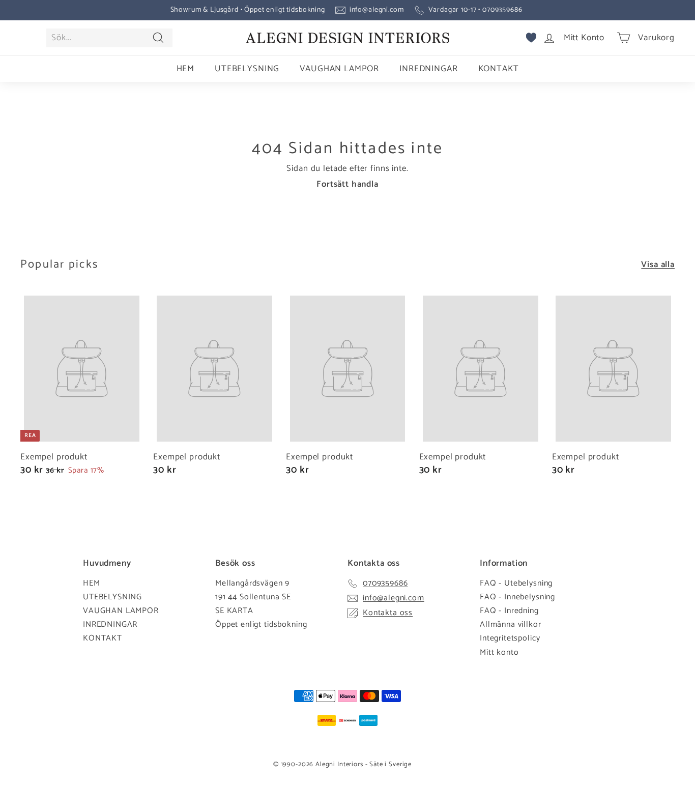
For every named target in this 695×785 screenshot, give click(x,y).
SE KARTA (234, 611)
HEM (186, 69)
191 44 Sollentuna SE (253, 597)
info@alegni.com (377, 10)
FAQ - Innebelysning (517, 597)
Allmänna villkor (510, 624)
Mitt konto (499, 652)
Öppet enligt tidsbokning (261, 624)
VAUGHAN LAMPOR (339, 69)
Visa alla (658, 264)
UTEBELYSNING (247, 69)
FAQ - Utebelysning (516, 583)
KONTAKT (498, 69)
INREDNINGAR (428, 69)
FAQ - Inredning (509, 611)
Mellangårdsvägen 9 (252, 583)
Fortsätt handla (347, 184)
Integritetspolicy (510, 638)
